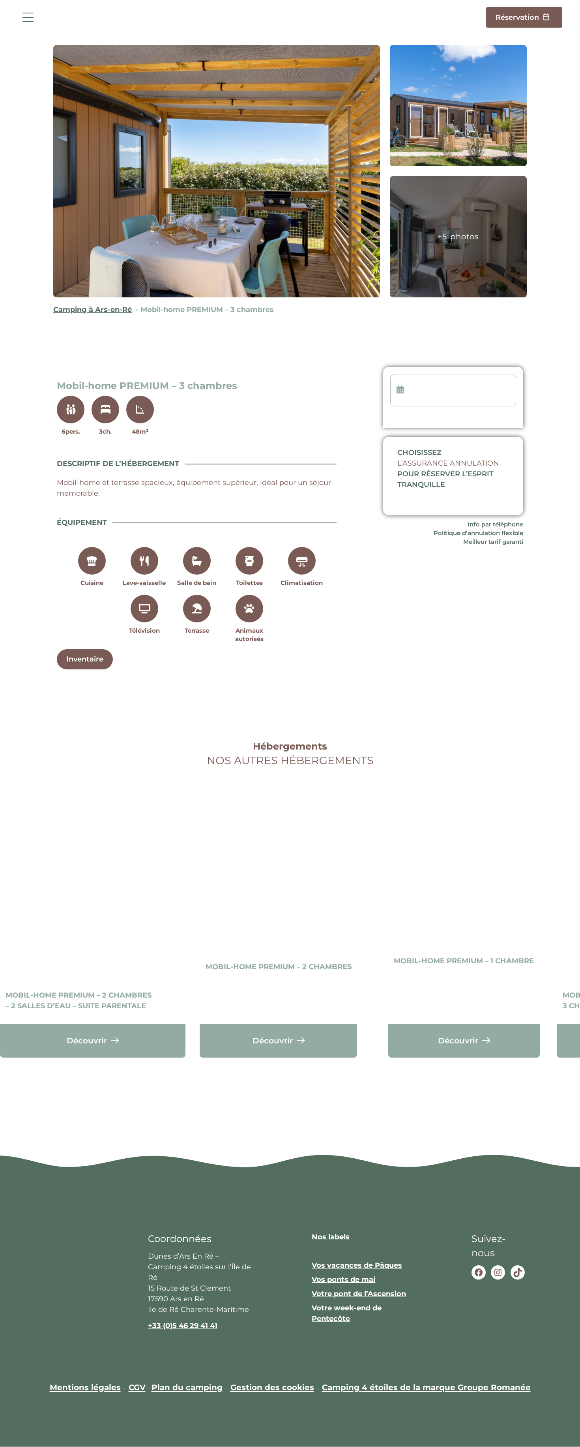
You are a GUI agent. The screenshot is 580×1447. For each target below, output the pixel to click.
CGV (137, 1387)
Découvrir (87, 1040)
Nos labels (331, 1237)
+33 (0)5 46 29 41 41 (182, 1325)
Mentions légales (85, 1387)
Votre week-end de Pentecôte (347, 1313)
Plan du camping (187, 1387)
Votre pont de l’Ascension (359, 1294)
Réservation (517, 17)
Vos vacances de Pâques (357, 1265)
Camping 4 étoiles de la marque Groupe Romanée (426, 1387)
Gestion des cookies (272, 1387)
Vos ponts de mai (343, 1280)
